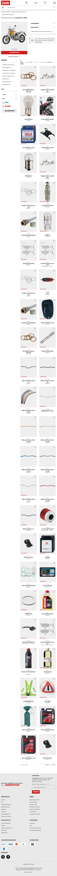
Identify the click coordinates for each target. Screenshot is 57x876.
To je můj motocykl (14, 52)
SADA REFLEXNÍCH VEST (28, 701)
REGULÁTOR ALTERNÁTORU (28, 642)
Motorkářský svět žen (34, 799)
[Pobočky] (26, 3)
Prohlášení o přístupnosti (35, 830)
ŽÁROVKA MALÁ (28, 176)
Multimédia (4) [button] (5, 78)
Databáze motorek (5, 807)
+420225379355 (11, 785)
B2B (2, 802)
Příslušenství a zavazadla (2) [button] (9, 70)
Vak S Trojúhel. (47, 701)
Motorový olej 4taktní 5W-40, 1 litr (28, 758)
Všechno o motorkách (35, 809)
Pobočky (3, 825)
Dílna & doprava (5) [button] (6, 81)
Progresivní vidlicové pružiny (47, 351)
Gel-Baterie (47, 557)
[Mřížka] (34, 62)
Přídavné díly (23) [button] (6, 84)
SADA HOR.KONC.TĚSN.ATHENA (28, 585)
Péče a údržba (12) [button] (6, 67)
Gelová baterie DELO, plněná (28, 147)
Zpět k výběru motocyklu (8, 14)
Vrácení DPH (4, 830)
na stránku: (28, 62)
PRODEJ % (7, 106)
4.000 (47, 293)
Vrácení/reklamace (5, 814)
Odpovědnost (4, 832)
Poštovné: (18, 869)
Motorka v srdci (33, 804)
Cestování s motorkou (35, 807)
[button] (54, 7)
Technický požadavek (6, 804)
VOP (31, 825)
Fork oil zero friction (47, 671)
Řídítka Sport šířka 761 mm (47, 410)
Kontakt (3, 799)
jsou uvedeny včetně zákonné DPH (28, 868)
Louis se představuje (6, 823)
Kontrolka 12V (47, 235)
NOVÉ (6, 102)
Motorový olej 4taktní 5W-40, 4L (47, 729)
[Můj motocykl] (35, 3)
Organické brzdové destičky (28, 263)
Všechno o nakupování (6, 828)
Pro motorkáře (33, 811)
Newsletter (3, 809)
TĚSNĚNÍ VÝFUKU (28, 613)
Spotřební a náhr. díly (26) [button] (8, 64)
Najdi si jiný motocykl (13, 56)
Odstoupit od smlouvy (6, 816)
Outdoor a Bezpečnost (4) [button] (8, 76)
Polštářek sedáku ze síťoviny (47, 147)
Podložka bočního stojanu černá (47, 322)
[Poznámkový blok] (45, 3)
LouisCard (3, 811)
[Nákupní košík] (54, 3)
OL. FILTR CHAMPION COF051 (47, 529)
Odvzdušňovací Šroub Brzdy (47, 205)
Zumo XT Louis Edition (47, 585)
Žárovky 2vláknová (28, 119)
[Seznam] (37, 62)
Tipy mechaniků (33, 802)
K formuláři (39, 42)
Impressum (32, 823)
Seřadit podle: (44, 62)
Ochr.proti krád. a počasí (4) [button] (8, 73)
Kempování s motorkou (35, 814)
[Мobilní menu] (2, 7)
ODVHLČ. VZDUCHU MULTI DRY (28, 729)
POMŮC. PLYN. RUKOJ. (28, 557)
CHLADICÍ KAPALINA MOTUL (47, 613)
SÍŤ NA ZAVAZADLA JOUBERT (47, 119)
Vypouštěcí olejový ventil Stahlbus (28, 235)
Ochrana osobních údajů (35, 828)
